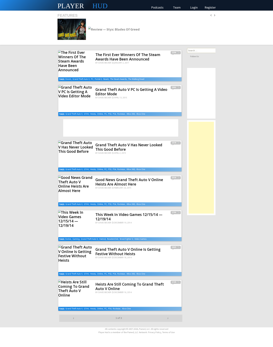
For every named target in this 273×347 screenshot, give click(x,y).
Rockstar (121, 114)
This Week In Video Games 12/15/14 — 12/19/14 (128, 216)
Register (210, 7)
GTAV (86, 114)
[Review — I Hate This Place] (72, 29)
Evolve (68, 239)
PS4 (114, 114)
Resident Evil (112, 239)
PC (92, 79)
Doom (68, 79)
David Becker (104, 62)
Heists (93, 114)
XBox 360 (131, 114)
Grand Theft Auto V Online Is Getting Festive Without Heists (128, 251)
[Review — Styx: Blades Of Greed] (113, 29)
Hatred (102, 239)
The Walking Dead (136, 79)
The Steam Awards (118, 79)
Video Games (140, 239)
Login (194, 7)
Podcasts (157, 7)
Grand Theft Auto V (81, 79)
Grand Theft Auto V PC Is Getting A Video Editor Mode (131, 91)
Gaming (76, 239)
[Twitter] (202, 56)
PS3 (109, 114)
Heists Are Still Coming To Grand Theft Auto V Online (129, 286)
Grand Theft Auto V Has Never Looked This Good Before (128, 147)
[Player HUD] (47, 5)
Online (100, 114)
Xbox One (140, 114)
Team (177, 7)
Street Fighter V (126, 239)
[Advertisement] (201, 169)
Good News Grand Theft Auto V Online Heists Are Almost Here (129, 182)
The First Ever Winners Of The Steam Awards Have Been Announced (127, 57)
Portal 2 (98, 79)
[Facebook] (206, 56)
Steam (106, 79)
